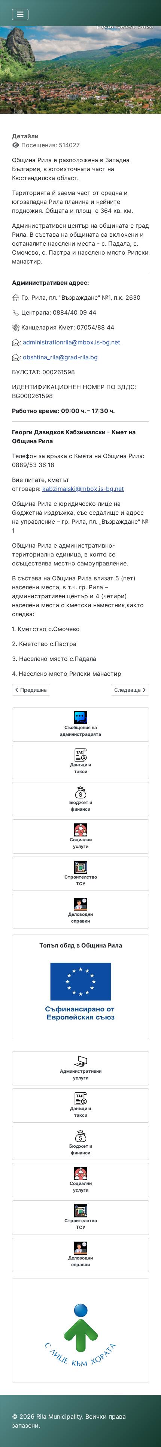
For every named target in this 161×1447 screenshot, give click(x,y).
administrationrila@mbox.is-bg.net (71, 342)
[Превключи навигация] (20, 14)
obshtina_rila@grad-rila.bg (60, 357)
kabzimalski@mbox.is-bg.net (83, 488)
